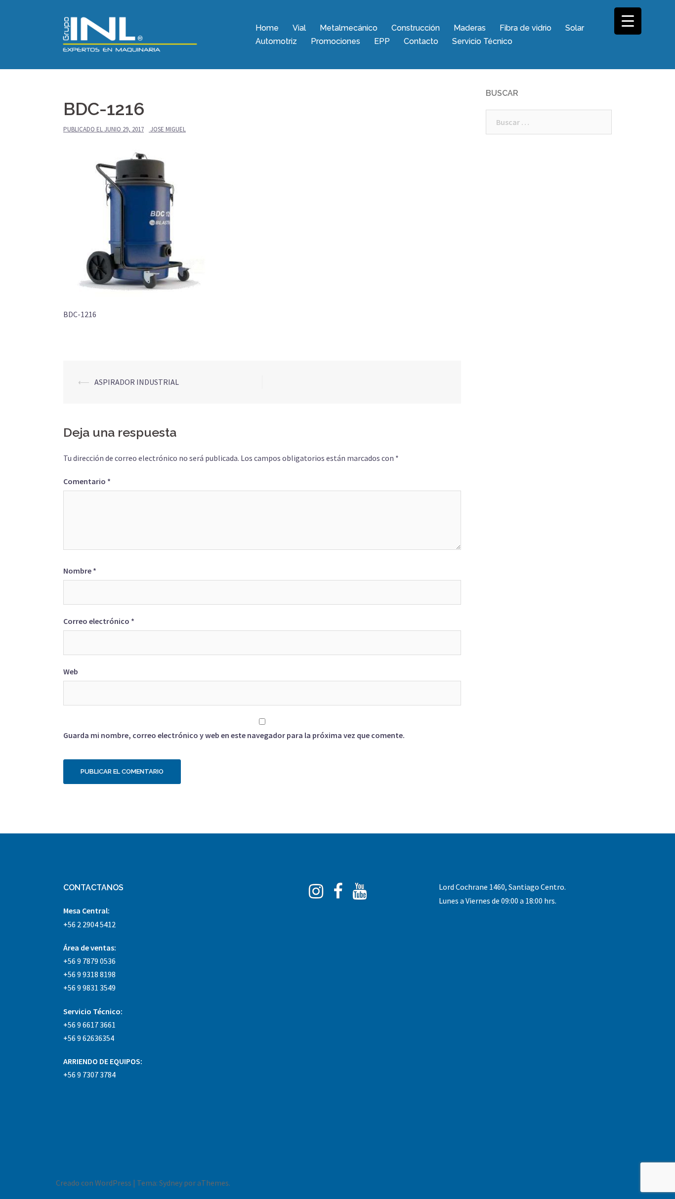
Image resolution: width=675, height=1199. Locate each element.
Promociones (335, 41)
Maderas (470, 28)
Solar (574, 28)
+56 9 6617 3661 (89, 1025)
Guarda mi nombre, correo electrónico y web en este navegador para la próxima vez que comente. (234, 735)
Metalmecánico (349, 28)
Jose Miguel (168, 129)
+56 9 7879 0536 (89, 961)
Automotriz (276, 41)
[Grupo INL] (130, 34)
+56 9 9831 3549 (89, 987)
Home (267, 28)
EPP (382, 41)
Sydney (170, 1183)
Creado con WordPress (93, 1183)
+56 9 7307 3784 (89, 1074)
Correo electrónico (98, 621)
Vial (299, 28)
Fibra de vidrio (525, 28)
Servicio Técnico (482, 41)
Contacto (421, 41)
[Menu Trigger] (627, 21)
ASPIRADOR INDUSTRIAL (136, 382)
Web (70, 671)
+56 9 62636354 (88, 1038)
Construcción (415, 28)
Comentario (87, 481)
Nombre (79, 571)
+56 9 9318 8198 (89, 974)
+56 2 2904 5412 (89, 924)
